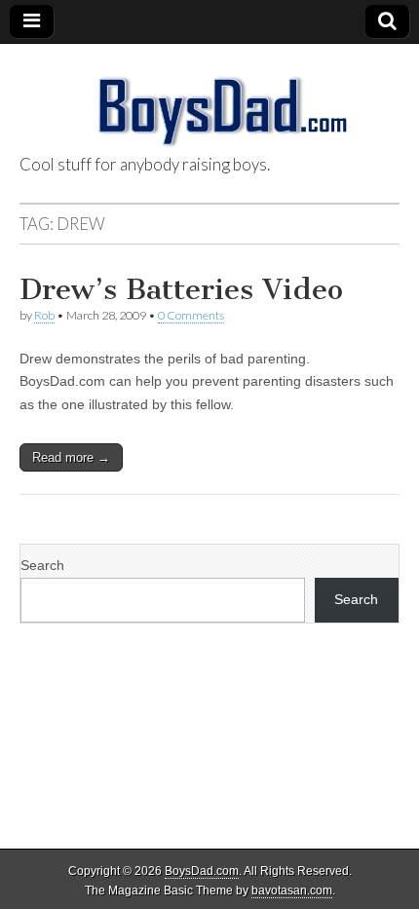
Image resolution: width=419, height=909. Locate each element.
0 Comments (191, 315)
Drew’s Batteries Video (181, 289)
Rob (44, 315)
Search (42, 565)
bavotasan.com (291, 890)
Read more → (71, 457)
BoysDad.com (202, 871)
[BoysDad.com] (209, 100)
